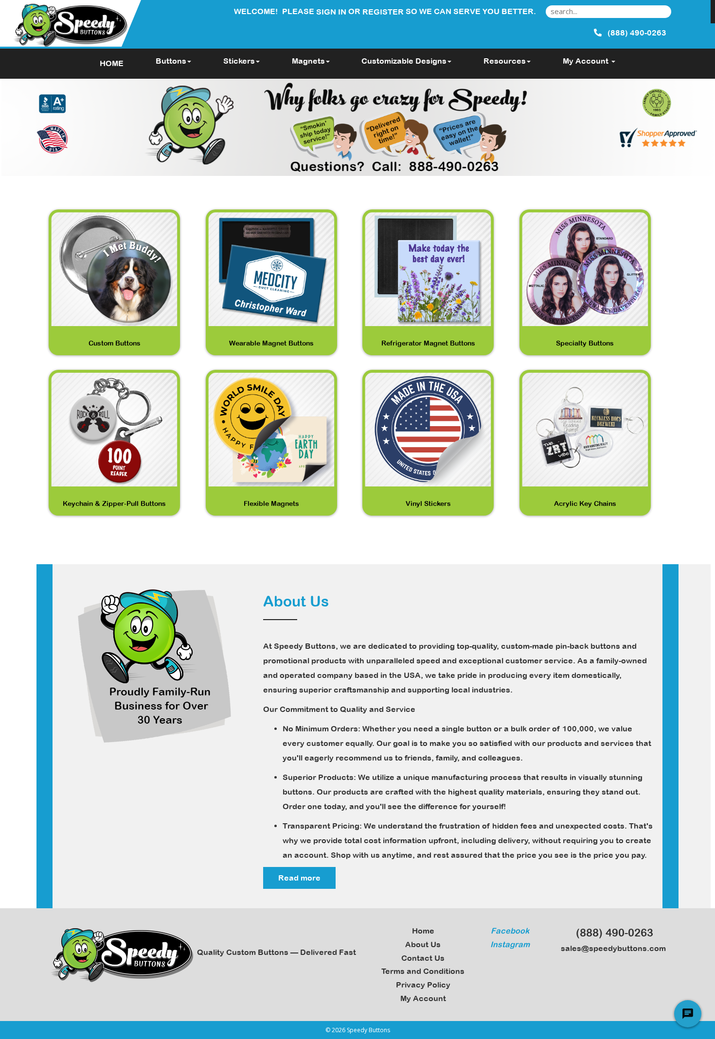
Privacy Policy (423, 984)
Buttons (171, 60)
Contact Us (423, 957)
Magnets (308, 60)
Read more (299, 877)
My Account (423, 998)
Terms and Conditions (423, 971)
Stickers (239, 60)
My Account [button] (586, 60)
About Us (423, 944)
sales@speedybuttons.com (611, 948)
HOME (112, 63)
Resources (504, 60)
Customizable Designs (404, 60)
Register (383, 11)
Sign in (331, 11)
